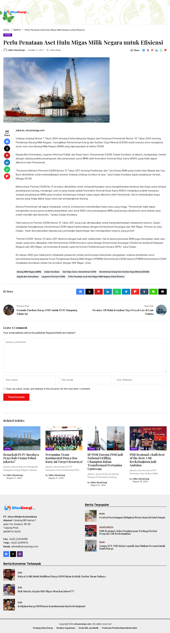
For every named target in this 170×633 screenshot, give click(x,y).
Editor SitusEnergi (16, 50)
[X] (13, 554)
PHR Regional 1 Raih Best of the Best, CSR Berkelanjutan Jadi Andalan (147, 460)
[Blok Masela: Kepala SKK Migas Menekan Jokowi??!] (9, 590)
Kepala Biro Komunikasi (28, 276)
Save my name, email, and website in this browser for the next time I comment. (48, 388)
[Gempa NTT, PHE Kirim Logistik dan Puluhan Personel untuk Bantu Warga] (91, 545)
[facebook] (6, 554)
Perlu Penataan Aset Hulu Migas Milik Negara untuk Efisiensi (96, 276)
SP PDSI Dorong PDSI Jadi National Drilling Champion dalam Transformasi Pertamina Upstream (105, 462)
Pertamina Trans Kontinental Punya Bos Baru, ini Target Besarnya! (64, 458)
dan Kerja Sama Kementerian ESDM (79, 272)
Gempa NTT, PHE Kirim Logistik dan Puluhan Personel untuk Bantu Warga (132, 547)
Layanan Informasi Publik (53, 276)
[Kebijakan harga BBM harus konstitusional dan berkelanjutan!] (9, 604)
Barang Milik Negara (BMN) (29, 272)
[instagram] (20, 554)
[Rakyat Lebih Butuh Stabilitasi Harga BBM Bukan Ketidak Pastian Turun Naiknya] (9, 575)
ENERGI (17, 29)
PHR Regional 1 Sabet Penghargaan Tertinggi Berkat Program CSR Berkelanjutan (128, 532)
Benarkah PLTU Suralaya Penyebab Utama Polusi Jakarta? (21, 458)
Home (6, 29)
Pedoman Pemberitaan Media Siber (119, 628)
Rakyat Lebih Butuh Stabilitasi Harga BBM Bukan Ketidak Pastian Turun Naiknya (62, 576)
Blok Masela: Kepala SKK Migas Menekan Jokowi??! (46, 591)
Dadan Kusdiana (51, 272)
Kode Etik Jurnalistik (88, 628)
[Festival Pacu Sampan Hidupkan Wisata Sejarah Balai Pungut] (91, 516)
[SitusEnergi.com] (16, 12)
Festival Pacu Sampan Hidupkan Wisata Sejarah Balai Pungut (132, 517)
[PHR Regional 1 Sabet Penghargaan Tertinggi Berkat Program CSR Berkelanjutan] (91, 531)
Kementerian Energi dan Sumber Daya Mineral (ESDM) (124, 272)
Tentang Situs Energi (43, 628)
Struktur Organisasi (65, 628)
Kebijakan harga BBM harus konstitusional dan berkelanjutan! (51, 606)
